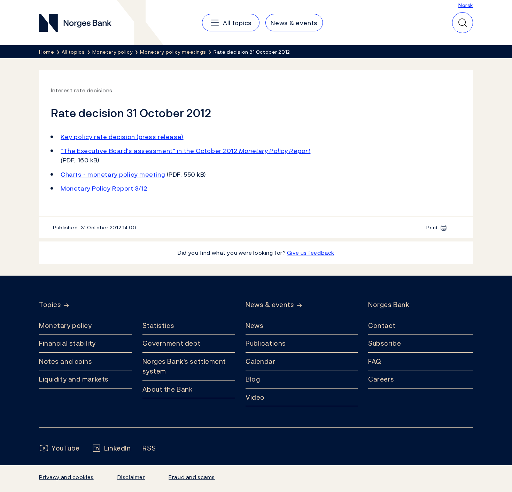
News (254, 325)
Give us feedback (310, 252)
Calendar (261, 361)
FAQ (374, 361)
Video (255, 397)
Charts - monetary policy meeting (113, 174)
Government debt (171, 343)
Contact (382, 325)
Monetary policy (65, 325)
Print (432, 227)
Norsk (465, 5)
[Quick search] (462, 22)
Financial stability (67, 343)
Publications (266, 343)
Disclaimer (131, 477)
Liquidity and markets (74, 379)
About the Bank (167, 389)
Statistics (158, 325)
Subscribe (384, 343)
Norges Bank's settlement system (184, 366)
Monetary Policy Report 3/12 (104, 188)
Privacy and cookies (66, 477)
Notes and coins (65, 361)
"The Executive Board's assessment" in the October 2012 (185, 150)
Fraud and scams (192, 477)
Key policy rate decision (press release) (122, 136)
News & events (270, 304)
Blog (253, 379)
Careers (381, 379)
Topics (50, 304)
